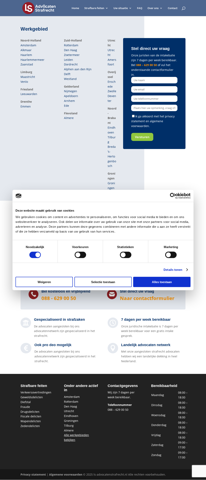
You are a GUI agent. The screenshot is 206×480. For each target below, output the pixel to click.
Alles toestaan (162, 281)
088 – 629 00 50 (146, 65)
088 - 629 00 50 (58, 298)
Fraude (25, 407)
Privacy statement (33, 474)
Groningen (71, 421)
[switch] (80, 255)
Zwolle (112, 91)
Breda (112, 147)
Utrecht (69, 411)
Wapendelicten (31, 421)
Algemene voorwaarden (65, 474)
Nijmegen (70, 91)
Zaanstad (27, 64)
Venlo (24, 82)
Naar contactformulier (147, 298)
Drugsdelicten (30, 412)
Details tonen (173, 269)
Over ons (153, 8)
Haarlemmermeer (32, 60)
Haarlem (26, 55)
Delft (67, 74)
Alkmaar (26, 50)
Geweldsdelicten (32, 397)
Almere (69, 118)
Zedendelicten (30, 426)
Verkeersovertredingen (36, 392)
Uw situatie (120, 8)
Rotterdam (71, 45)
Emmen (26, 106)
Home (75, 8)
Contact (172, 8)
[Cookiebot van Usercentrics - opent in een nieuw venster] (173, 196)
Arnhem (69, 101)
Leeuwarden (29, 94)
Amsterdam (28, 45)
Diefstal (26, 402)
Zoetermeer (72, 55)
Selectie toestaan (103, 281)
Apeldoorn (71, 96)
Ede (66, 106)
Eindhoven (71, 416)
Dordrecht (71, 64)
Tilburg (69, 425)
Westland (70, 79)
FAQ (139, 8)
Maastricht (28, 77)
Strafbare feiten (94, 8)
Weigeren (44, 281)
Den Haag (70, 50)
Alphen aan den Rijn (78, 69)
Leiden (68, 60)
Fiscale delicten (31, 416)
